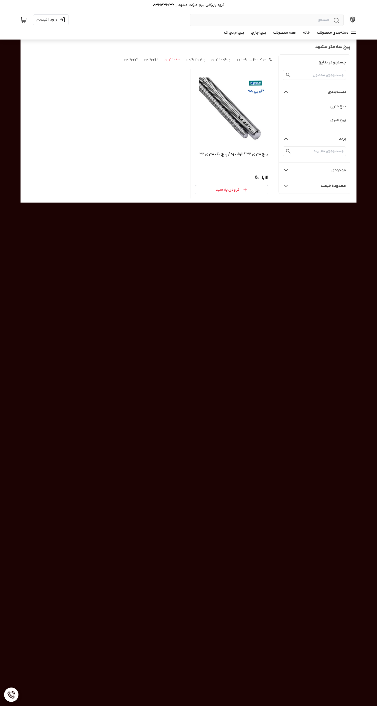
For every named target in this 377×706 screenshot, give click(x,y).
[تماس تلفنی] (11, 695)
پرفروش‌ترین (195, 59)
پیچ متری (338, 106)
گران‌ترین (131, 59)
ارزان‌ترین (151, 59)
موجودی (338, 170)
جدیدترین (172, 59)
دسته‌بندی (337, 91)
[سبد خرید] (24, 20)
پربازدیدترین (220, 59)
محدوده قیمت (333, 185)
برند (342, 138)
